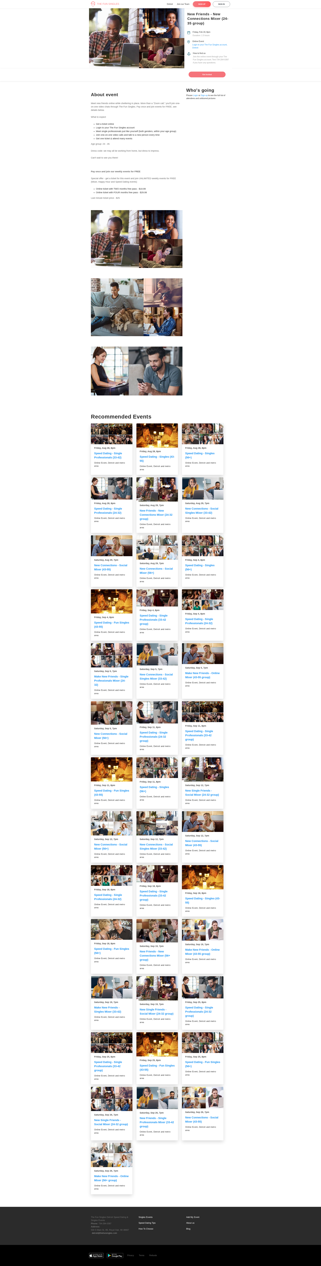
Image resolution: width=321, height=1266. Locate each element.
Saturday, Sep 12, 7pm (197, 785)
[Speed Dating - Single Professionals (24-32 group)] (157, 712)
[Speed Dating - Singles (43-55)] (157, 435)
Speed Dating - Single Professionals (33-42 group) (154, 619)
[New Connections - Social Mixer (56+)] (157, 547)
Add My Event (192, 1217)
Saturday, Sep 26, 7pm (106, 1115)
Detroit (170, 4)
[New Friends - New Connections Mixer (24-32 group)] (157, 489)
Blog (188, 1229)
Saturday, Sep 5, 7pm (105, 671)
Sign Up (201, 4)
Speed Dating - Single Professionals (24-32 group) (154, 736)
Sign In (221, 4)
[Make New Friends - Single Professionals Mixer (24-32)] (111, 655)
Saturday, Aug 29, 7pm (152, 505)
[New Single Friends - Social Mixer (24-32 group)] (202, 769)
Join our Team (183, 4)
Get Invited (207, 74)
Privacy (130, 1255)
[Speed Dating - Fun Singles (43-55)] (111, 601)
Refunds (153, 1255)
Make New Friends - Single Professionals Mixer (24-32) (111, 680)
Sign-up (204, 95)
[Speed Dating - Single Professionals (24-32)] (111, 488)
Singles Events (146, 1217)
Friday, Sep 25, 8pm (195, 1002)
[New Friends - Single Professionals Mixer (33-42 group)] (157, 1098)
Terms (141, 1255)
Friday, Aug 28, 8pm (104, 448)
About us (190, 1223)
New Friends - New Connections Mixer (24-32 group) (156, 514)
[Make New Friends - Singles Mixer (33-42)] (111, 987)
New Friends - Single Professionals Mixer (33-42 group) (157, 1122)
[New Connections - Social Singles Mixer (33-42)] (202, 488)
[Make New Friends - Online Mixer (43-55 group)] (202, 653)
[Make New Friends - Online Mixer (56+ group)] (111, 1155)
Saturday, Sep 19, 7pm (152, 946)
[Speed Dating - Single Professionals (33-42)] (111, 433)
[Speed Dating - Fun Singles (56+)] (111, 929)
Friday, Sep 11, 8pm (150, 727)
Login (195, 95)
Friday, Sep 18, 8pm (104, 889)
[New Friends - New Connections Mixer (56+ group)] (157, 930)
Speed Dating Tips (147, 1223)
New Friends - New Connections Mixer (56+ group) (155, 955)
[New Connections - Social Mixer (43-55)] (111, 545)
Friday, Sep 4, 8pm (195, 560)
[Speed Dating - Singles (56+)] (202, 433)
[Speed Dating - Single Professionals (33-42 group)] (157, 597)
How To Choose (146, 1229)
